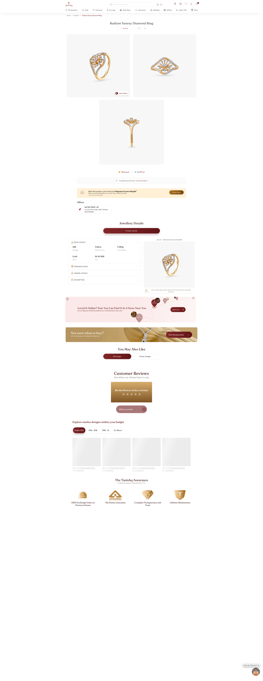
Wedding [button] (156, 10)
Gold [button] (86, 10)
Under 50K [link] (183, 10)
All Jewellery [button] (72, 10)
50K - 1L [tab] (105, 430)
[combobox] (134, 4)
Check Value (176, 192)
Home (69, 15)
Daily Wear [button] (127, 10)
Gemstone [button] (142, 10)
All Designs (117, 356)
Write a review (126, 409)
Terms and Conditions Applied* (96, 195)
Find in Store (176, 309)
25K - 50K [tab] (93, 430)
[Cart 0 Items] (197, 4)
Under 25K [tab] (79, 430)
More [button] (196, 10)
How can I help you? (250, 665)
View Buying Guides (176, 335)
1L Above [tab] (118, 430)
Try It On (125, 28)
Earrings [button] (112, 10)
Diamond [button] (98, 10)
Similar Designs (145, 356)
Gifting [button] (169, 10)
